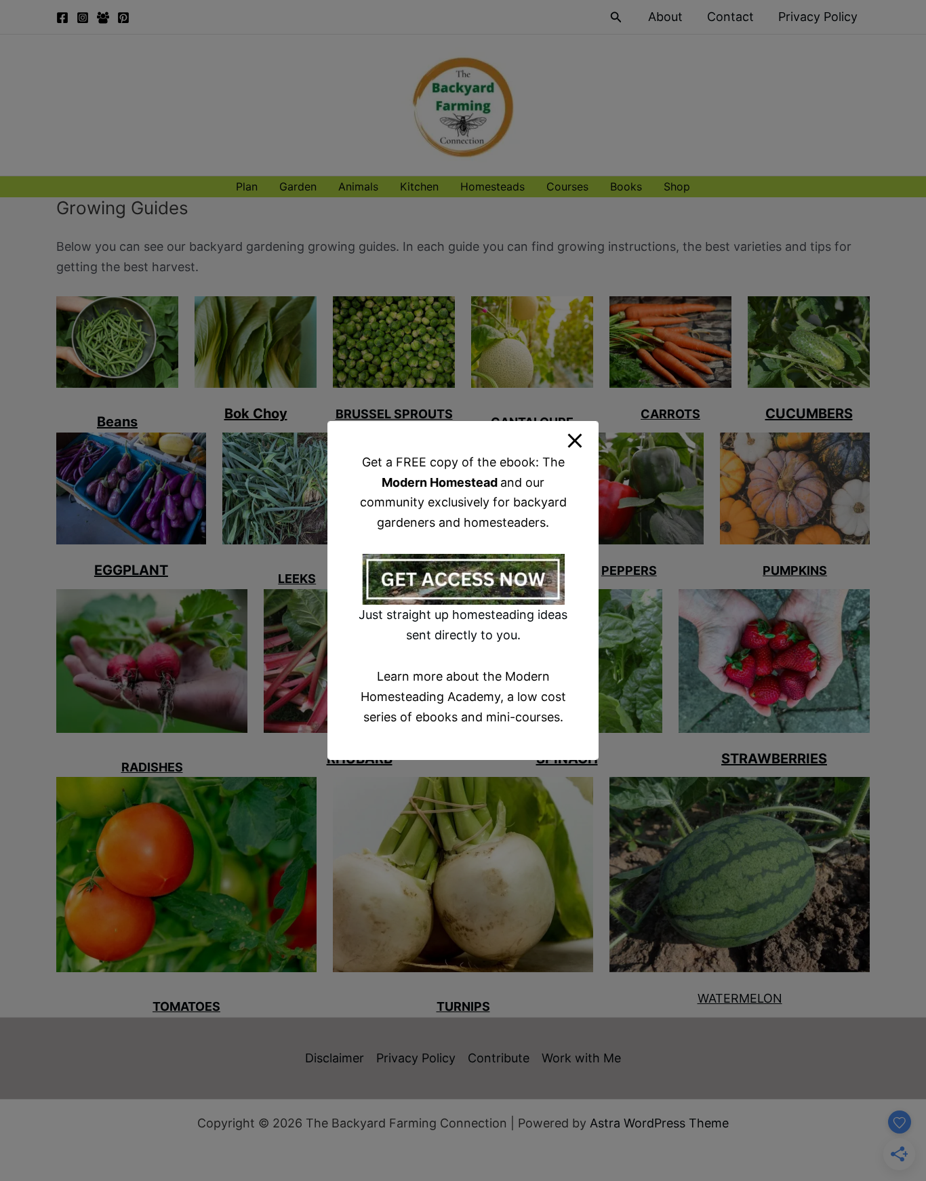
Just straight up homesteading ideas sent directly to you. (463, 624)
